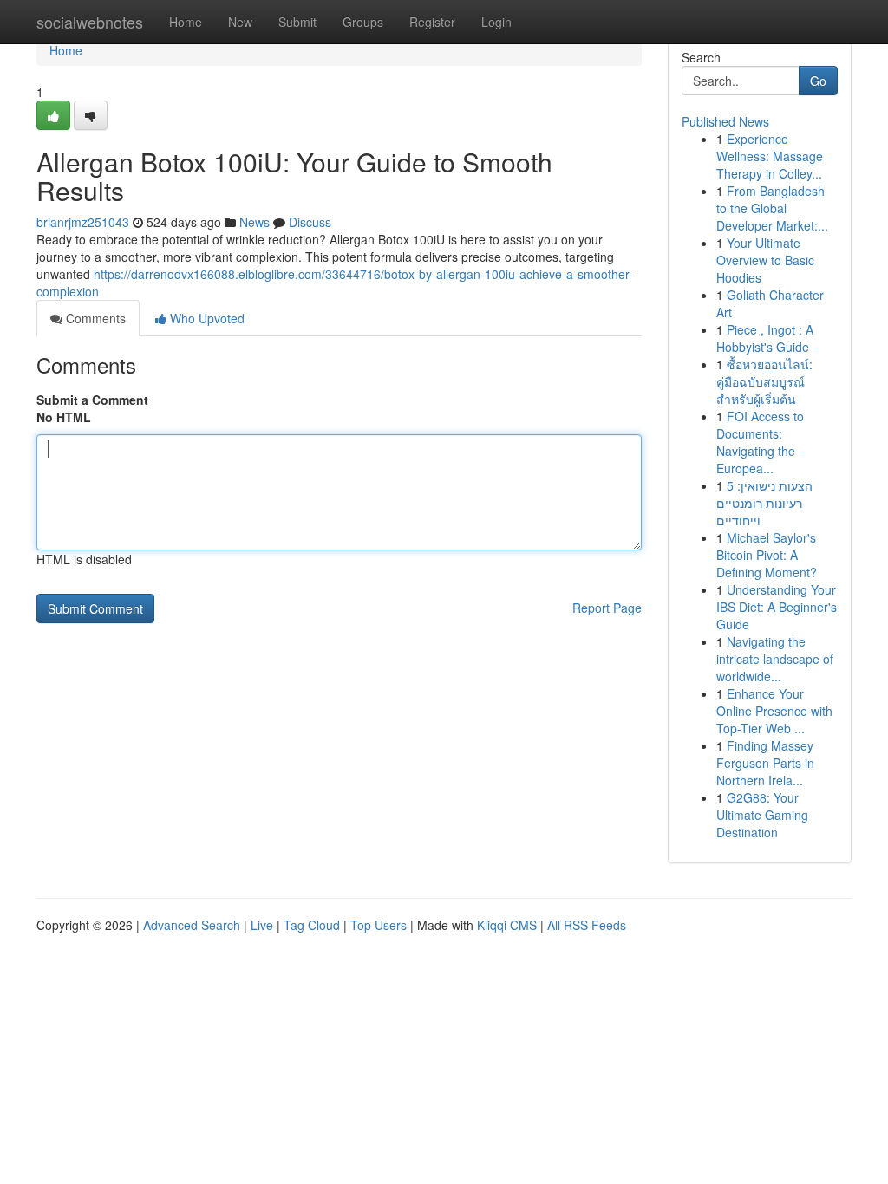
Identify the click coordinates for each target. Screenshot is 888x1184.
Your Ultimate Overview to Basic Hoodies (765, 260)
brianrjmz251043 (82, 222)
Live (262, 925)
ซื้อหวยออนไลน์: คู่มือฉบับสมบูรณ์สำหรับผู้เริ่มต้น (764, 381)
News (254, 222)
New (240, 21)
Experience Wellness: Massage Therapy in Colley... (769, 156)
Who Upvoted (205, 318)
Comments (94, 318)
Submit (297, 21)
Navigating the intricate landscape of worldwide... (774, 659)
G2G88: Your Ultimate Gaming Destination (762, 815)
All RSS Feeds (586, 925)
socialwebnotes (89, 21)
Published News (725, 121)
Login (496, 21)
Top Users (378, 925)
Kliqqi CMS (507, 925)
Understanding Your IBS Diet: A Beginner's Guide (776, 607)
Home (185, 21)
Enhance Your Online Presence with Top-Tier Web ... (774, 711)
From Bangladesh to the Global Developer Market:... (772, 208)
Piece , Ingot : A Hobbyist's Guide (764, 338)
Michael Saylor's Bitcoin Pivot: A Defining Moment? (766, 555)
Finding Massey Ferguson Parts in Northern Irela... (765, 763)
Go (818, 80)
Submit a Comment (92, 399)
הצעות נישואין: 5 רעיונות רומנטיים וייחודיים (764, 503)
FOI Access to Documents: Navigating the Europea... (760, 442)
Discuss (310, 222)
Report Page (607, 607)
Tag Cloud (312, 925)
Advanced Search (191, 925)
